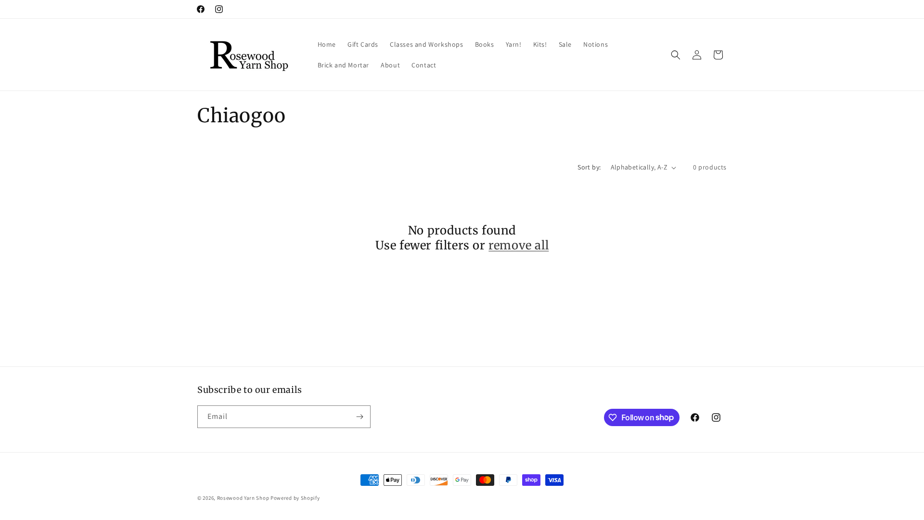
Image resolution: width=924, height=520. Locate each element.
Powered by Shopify (295, 497)
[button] (675, 54)
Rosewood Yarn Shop (243, 497)
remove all (518, 245)
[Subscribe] (359, 416)
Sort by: (589, 167)
